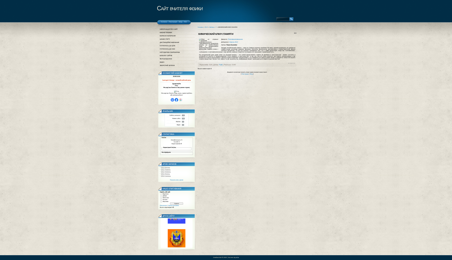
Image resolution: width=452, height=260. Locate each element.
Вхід (251, 74)
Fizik (220, 65)
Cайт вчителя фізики (180, 8)
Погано (165, 199)
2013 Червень (166, 172)
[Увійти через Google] (180, 100)
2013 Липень (165, 174)
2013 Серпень (166, 176)
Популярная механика (235, 39)
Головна (200, 27)
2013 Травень (166, 170)
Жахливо (165, 201)
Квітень (211, 27)
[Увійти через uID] (172, 100)
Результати (163, 205)
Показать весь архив (176, 180)
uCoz (237, 257)
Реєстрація (245, 74)
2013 (206, 27)
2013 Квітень (165, 167)
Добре (165, 196)
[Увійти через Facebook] (176, 100)
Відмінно (166, 194)
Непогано (166, 197)
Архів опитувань (173, 205)
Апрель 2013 (233, 42)
